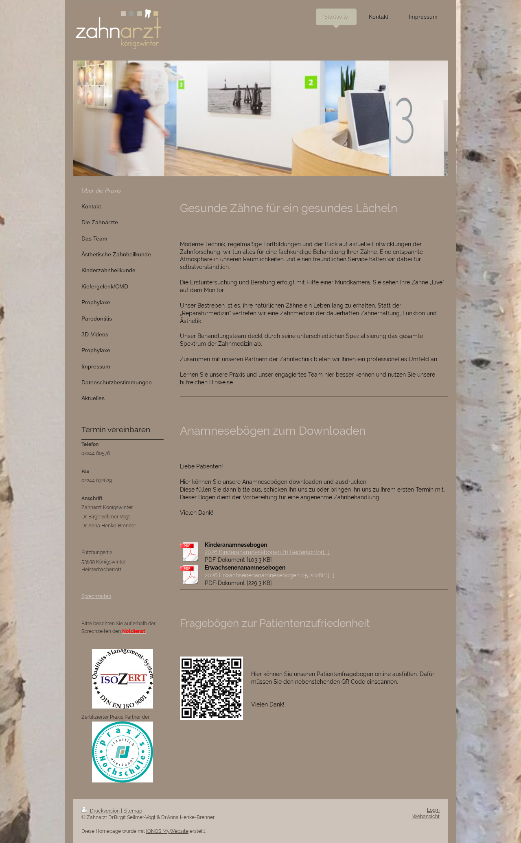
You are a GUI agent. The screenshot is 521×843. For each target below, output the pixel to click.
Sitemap (132, 811)
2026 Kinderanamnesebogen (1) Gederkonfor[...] (267, 552)
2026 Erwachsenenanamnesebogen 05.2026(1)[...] (270, 575)
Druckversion (105, 811)
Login (433, 810)
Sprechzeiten (96, 596)
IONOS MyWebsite (167, 831)
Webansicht (426, 816)
